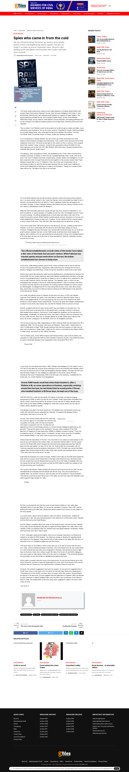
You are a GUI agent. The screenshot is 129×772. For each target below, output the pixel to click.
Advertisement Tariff (20, 721)
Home (15, 30)
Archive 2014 (44, 737)
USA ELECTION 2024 (104, 115)
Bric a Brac (36, 614)
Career (16, 723)
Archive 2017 (70, 723)
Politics (104, 36)
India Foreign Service (99, 718)
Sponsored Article (103, 58)
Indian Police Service (99, 730)
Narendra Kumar (72, 673)
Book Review (22, 30)
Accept (116, 768)
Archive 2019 (70, 729)
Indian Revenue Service (100, 733)
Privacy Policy (18, 739)
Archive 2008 (44, 721)
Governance (109, 78)
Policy (99, 36)
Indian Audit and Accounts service (103, 723)
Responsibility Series (104, 61)
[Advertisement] (64, 20)
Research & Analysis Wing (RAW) (68, 614)
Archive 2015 (70, 718)
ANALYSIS (100, 47)
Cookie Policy (18, 734)
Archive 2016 (70, 721)
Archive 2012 (44, 731)
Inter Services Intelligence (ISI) (49, 614)
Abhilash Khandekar (21, 675)
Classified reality (73, 665)
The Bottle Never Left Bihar (104, 50)
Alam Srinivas (98, 675)
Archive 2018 (70, 726)
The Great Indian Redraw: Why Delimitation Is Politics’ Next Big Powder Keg (106, 41)
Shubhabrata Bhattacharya (24, 55)
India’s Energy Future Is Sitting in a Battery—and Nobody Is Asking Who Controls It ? (105, 96)
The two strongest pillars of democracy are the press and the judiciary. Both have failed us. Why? (106, 72)
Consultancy (17, 726)
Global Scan (101, 113)
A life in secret (20, 665)
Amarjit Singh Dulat (26, 614)
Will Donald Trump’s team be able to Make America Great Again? (105, 119)
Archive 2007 (44, 718)
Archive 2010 (44, 726)
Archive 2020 (70, 731)
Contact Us (17, 731)
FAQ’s (15, 729)
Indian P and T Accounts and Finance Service (103, 727)
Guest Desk (101, 68)
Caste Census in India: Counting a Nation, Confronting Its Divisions (105, 106)
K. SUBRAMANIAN (46, 677)
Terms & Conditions (19, 737)
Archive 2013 (44, 734)
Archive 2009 (44, 723)
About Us (16, 718)
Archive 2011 (43, 729)
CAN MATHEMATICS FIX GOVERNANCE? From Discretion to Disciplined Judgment (105, 85)
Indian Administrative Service (101, 721)
